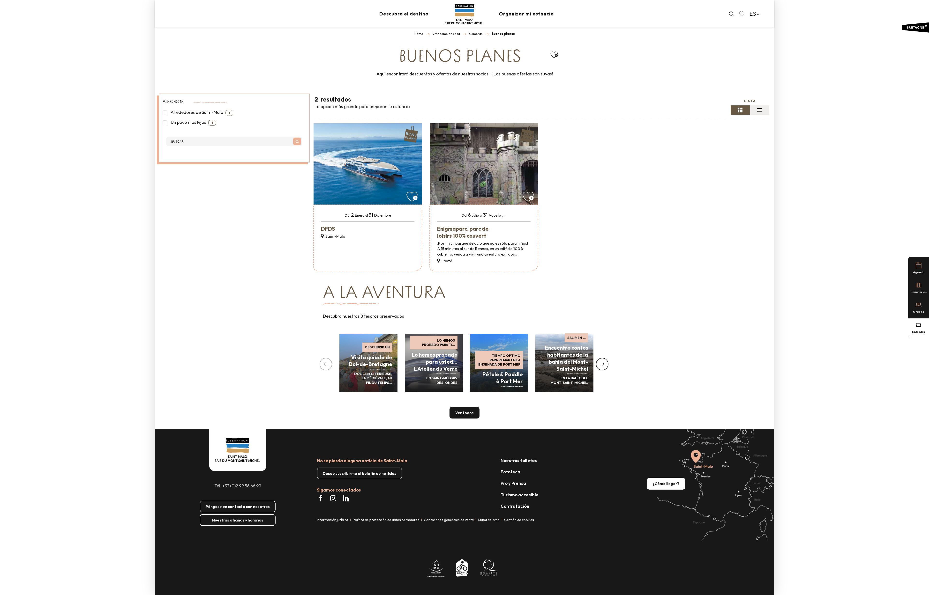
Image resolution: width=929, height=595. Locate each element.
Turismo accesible (520, 495)
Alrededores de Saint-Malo (200, 112)
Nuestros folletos (519, 460)
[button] (731, 13)
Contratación (515, 506)
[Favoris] (742, 13)
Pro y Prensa (513, 483)
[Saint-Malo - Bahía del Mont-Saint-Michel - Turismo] (464, 14)
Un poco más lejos (191, 122)
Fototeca (510, 472)
